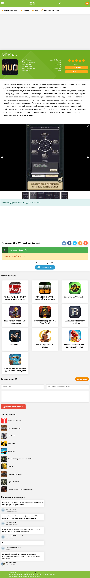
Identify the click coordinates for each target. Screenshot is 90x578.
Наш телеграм (47, 267)
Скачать (77, 72)
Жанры (26, 10)
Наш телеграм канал (51, 10)
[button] (88, 126)
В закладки (77, 67)
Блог (36, 10)
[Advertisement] (45, 32)
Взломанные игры (10, 10)
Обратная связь (40, 573)
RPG (52, 263)
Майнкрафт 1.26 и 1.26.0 (13, 547)
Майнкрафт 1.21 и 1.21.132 (14, 536)
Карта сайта (29, 573)
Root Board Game (11, 509)
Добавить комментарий (13, 407)
